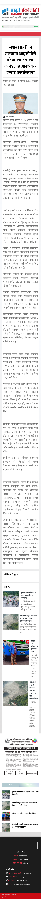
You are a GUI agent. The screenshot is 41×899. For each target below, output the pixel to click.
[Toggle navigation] (3, 34)
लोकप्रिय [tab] (29, 784)
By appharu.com (6, 897)
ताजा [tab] (10, 784)
